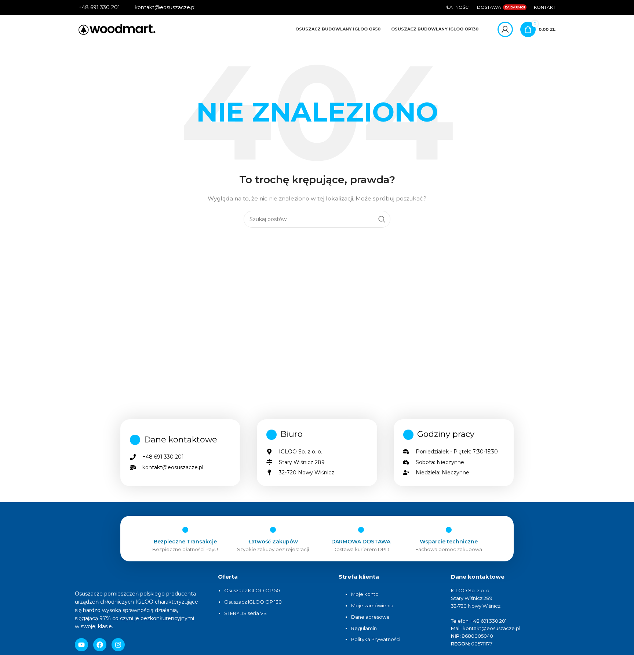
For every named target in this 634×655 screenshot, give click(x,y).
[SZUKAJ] (382, 219)
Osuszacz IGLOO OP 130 (253, 602)
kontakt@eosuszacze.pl (165, 7)
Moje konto (365, 594)
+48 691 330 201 (99, 7)
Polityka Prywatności (375, 639)
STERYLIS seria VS (245, 613)
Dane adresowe (371, 617)
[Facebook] (99, 644)
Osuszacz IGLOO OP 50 (252, 590)
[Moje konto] (505, 29)
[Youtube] (81, 644)
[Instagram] (118, 644)
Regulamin (364, 628)
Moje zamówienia (372, 605)
